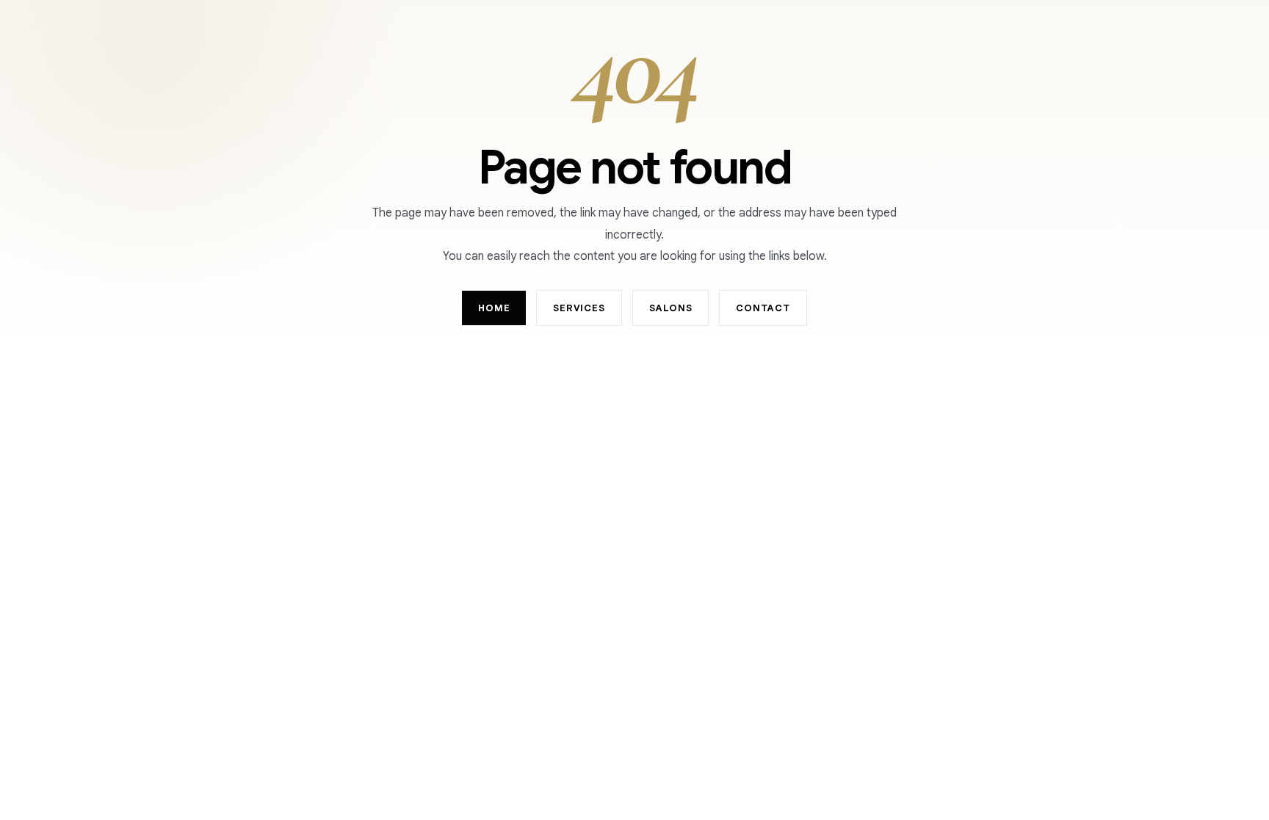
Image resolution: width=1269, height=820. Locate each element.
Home (494, 308)
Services (578, 308)
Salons (671, 308)
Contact (762, 308)
